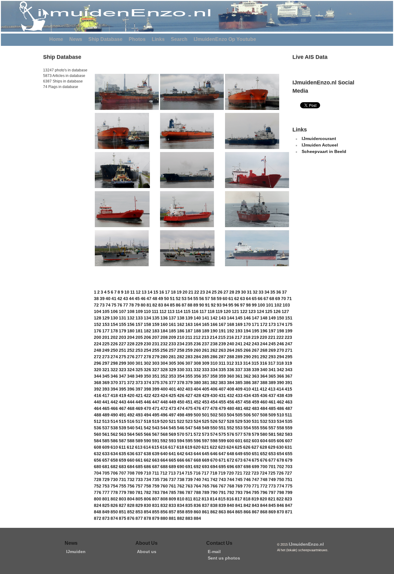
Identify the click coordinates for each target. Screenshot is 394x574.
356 (197, 376)
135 (155, 317)
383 (222, 382)
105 (106, 311)
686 (147, 466)
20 (185, 292)
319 (288, 363)
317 (271, 363)
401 (172, 389)
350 (147, 376)
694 (214, 466)
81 (149, 305)
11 (132, 292)
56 (201, 298)
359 (222, 376)
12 (138, 292)
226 (114, 343)
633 (106, 453)
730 (114, 479)
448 (164, 401)
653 (272, 453)
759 (155, 486)
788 (197, 492)
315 (255, 363)
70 (283, 298)
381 (205, 382)
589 (139, 440)
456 (230, 401)
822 (280, 498)
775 (288, 486)
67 (265, 298)
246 (280, 343)
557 (272, 427)
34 (266, 292)
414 (280, 389)
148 (263, 317)
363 (255, 376)
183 (155, 330)
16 (161, 292)
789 (205, 492)
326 (147, 369)
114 (179, 311)
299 (122, 363)
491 (122, 414)
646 (214, 453)
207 (155, 337)
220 (263, 337)
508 (263, 414)
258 (180, 350)
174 (280, 324)
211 (188, 337)
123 (252, 311)
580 (263, 434)
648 (230, 453)
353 (172, 376)
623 (222, 447)
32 (255, 292)
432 (230, 395)
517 (139, 421)
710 (147, 473)
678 (280, 460)
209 (172, 337)
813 (205, 498)
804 (131, 498)
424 (164, 395)
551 (222, 427)
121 (235, 311)
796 (263, 492)
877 (139, 518)
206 (147, 337)
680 (97, 466)
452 (197, 401)
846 (280, 505)
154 (114, 324)
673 (239, 460)
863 (222, 511)
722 (247, 473)
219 (255, 337)
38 (96, 298)
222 (280, 337)
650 (247, 453)
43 (125, 298)
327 (155, 369)
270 (280, 350)
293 (272, 356)
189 (205, 330)
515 (122, 421)
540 (131, 427)
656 (97, 460)
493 (139, 414)
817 (238, 498)
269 (272, 350)
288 (230, 356)
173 (272, 324)
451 (189, 401)
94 (225, 305)
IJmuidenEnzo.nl (306, 544)
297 (106, 363)
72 (96, 305)
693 (205, 466)
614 (147, 447)
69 (277, 298)
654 (280, 453)
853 (139, 511)
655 (288, 453)
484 (263, 408)
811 (188, 498)
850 (114, 511)
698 (247, 466)
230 (147, 343)
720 (230, 473)
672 (230, 460)
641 (172, 453)
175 (288, 324)
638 (147, 453)
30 (243, 292)
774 (280, 486)
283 (189, 356)
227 (122, 343)
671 (222, 460)
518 (147, 421)
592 (164, 440)
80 (143, 305)
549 (205, 427)
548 (197, 427)
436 (263, 395)
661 (139, 460)
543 (155, 427)
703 (288, 466)
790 (214, 492)
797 (272, 492)
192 (230, 330)
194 (247, 330)
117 (203, 311)
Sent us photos (224, 558)
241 (239, 343)
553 (239, 427)
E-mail (214, 551)
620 (197, 447)
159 (155, 324)
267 (255, 350)
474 (180, 408)
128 (97, 317)
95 (230, 305)
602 (247, 440)
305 (172, 363)
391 (288, 382)
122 (243, 311)
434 (247, 395)
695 (222, 466)
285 (205, 356)
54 (189, 298)
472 (164, 408)
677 (272, 460)
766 (214, 486)
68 (271, 298)
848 (97, 511)
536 (97, 427)
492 (131, 414)
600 (230, 440)
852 (131, 511)
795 (255, 492)
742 (214, 479)
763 (189, 486)
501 (205, 414)
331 (189, 369)
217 (238, 337)
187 (189, 330)
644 (197, 453)
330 (180, 369)
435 (255, 395)
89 (195, 305)
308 (197, 363)
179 (122, 330)
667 (189, 460)
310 (214, 363)
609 (106, 447)
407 (222, 389)
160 (164, 324)
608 (97, 447)
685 (139, 466)
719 (222, 473)
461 (272, 401)
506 (247, 414)
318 (280, 363)
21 (190, 292)
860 (197, 511)
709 (139, 473)
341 (272, 369)
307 (189, 363)
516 (131, 421)
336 (230, 369)
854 (147, 511)
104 (97, 311)
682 (114, 466)
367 (288, 376)
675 (255, 460)
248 (97, 350)
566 (147, 434)
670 (214, 460)
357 (205, 376)
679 (288, 460)
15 (155, 292)
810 (180, 498)
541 (139, 427)
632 (97, 453)
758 (147, 486)
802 (114, 498)
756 (131, 486)
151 (288, 317)
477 (205, 408)
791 (222, 492)
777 (106, 492)
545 (172, 427)
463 (288, 401)
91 (207, 305)
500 (197, 414)
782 (147, 492)
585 (106, 440)
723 (255, 473)
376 (164, 382)
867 (255, 511)
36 (278, 292)
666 (180, 460)
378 (180, 382)
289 (239, 356)
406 (214, 389)
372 (131, 382)
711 (155, 473)
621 (205, 447)
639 (155, 453)
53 (184, 298)
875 (122, 518)
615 (155, 447)
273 (106, 356)
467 (122, 408)
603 (255, 440)
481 (239, 408)
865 (239, 511)
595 (189, 440)
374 (147, 382)
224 (97, 343)
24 (208, 292)
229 (139, 343)
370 (114, 382)
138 (180, 317)
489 (106, 414)
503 (222, 414)
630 (280, 447)
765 (205, 486)
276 (131, 356)
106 (114, 311)
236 (197, 343)
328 (164, 369)
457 (239, 401)
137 (172, 317)
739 (189, 479)
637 (139, 453)
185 (172, 330)
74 (108, 305)
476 (197, 408)
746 (247, 479)
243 (255, 343)
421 (139, 395)
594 (180, 440)
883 (189, 518)
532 (263, 421)
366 (280, 376)
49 (160, 298)
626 (247, 447)
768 (230, 486)
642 (180, 453)
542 (147, 427)
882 (180, 518)
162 (180, 324)
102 (278, 305)
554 (247, 427)
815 (222, 498)
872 (97, 518)
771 (255, 486)
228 (131, 343)
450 (180, 401)
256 (164, 350)
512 (97, 421)
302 (147, 363)
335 (222, 369)
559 (288, 427)
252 (131, 350)
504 (230, 414)
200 (97, 337)
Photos (137, 39)
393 (106, 389)
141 (205, 317)
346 (114, 376)
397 (139, 389)
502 (214, 414)
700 (263, 466)
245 (272, 343)
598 (214, 440)
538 (114, 427)
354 (180, 376)
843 (255, 505)
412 (263, 389)
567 (155, 434)
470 (147, 408)
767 (222, 486)
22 (196, 292)
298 (114, 363)
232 (164, 343)
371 (122, 382)
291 (255, 356)
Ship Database (105, 39)
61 (230, 298)
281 (172, 356)
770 (247, 486)
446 (147, 401)
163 (189, 324)
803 (122, 498)
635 (122, 453)
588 (131, 440)
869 (272, 511)
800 (97, 498)
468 (131, 408)
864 (230, 511)
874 (114, 518)
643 (189, 453)
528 (230, 421)
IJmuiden (76, 551)
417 (106, 395)
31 (249, 292)
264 (230, 350)
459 (255, 401)
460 (263, 401)
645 (205, 453)
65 (254, 298)
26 (220, 292)
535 (288, 421)
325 (139, 369)
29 (237, 292)
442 (114, 401)
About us (146, 551)
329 (172, 369)
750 (280, 479)
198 (280, 330)
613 (139, 447)
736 (164, 479)
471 (155, 408)
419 (122, 395)
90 (201, 305)
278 (147, 356)
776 (97, 492)
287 (222, 356)
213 (205, 337)
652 (263, 453)
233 (172, 343)
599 (222, 440)
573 (205, 434)
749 (272, 479)
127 (285, 311)
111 (155, 311)
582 (280, 434)
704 (97, 473)
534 (280, 421)
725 (271, 473)
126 (277, 311)
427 (189, 395)
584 (97, 440)
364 (263, 376)
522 (180, 421)
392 (97, 389)
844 (263, 505)
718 (213, 473)
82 (154, 305)
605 (272, 440)
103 (286, 305)
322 (114, 369)
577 (239, 434)
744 (230, 479)
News (75, 39)
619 (188, 447)
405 (205, 389)
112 (163, 311)
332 (197, 369)
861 (205, 511)
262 (214, 350)
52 (178, 298)
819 (255, 498)
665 (172, 460)
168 (230, 324)
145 (239, 317)
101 (269, 305)
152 (97, 324)
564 (131, 434)
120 (227, 311)
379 (189, 382)
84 (166, 305)
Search (179, 39)
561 (106, 434)
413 (271, 389)
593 (172, 440)
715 (188, 473)
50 (166, 298)
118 (211, 311)
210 (180, 337)
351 (155, 376)
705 (106, 473)
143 (222, 317)
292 (263, 356)
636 (131, 453)
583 (288, 434)
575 (222, 434)
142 (214, 317)
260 (197, 350)
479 (222, 408)
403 (189, 389)
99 (254, 305)
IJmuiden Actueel (320, 144)
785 (172, 492)
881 (172, 518)
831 (155, 505)
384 (230, 382)
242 (247, 343)
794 (247, 492)
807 (155, 498)
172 (263, 324)
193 (239, 330)
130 (114, 317)
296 (97, 363)
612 (130, 447)
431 (222, 395)
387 (255, 382)
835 (189, 505)
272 (97, 356)
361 (239, 376)
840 (230, 505)
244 (263, 343)
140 (197, 317)
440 (97, 401)
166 (214, 324)
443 (122, 401)
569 (172, 434)
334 (214, 369)
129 (106, 317)
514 (114, 421)
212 (197, 337)
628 (263, 447)
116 (195, 311)
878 (147, 518)
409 (239, 389)
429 (205, 395)
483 (255, 408)
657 (106, 460)
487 (288, 408)
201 (106, 337)
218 (247, 337)
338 (247, 369)
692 (197, 466)
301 (139, 363)
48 (154, 298)
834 (180, 505)
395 (122, 389)
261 (205, 350)
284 (197, 356)
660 (131, 460)
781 (139, 492)
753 (106, 486)
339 (255, 369)
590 (147, 440)
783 (155, 492)
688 (164, 466)
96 (236, 305)
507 (255, 414)
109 (139, 311)
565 (139, 434)
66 (260, 298)
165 (205, 324)
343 (288, 369)
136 (164, 317)
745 (239, 479)
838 (214, 505)
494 (147, 414)
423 (155, 395)
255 (155, 350)
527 (222, 421)
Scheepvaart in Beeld (324, 151)
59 (219, 298)
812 (197, 498)
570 (180, 434)
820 (263, 498)
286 (214, 356)
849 (106, 511)
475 (189, 408)
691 (189, 466)
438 (280, 395)
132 (131, 317)
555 (255, 427)
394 (114, 389)
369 (106, 382)
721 (238, 473)
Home (56, 39)
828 (131, 505)
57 (207, 298)
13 (144, 292)
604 (263, 440)
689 (172, 466)
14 (149, 292)
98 (248, 305)
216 (230, 337)
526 (214, 421)
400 (164, 389)
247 (288, 343)
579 (255, 434)
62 (236, 298)
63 (242, 298)
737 (172, 479)
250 (114, 350)
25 (214, 292)
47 (149, 298)
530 (247, 421)
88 (189, 305)
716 (197, 473)
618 (180, 447)
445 (139, 401)
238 (214, 343)
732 (131, 479)
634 (114, 453)
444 (131, 401)
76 (119, 305)
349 (139, 376)
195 (255, 330)
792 (230, 492)
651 (255, 453)
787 (189, 492)
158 (147, 324)
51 (172, 298)
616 (163, 447)
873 (106, 518)
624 (230, 447)
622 (213, 447)
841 (239, 505)
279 (155, 356)
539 (122, 427)
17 (167, 292)
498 (180, 414)
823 (288, 498)
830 (147, 505)
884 (197, 518)
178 (114, 330)
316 (263, 363)
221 (271, 337)
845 (272, 505)
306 (180, 363)
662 (147, 460)
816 (230, 498)
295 (288, 356)
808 (164, 498)
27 (225, 292)
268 (263, 350)
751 (288, 479)
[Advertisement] (61, 132)
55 (195, 298)
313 (238, 363)
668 (197, 460)
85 (172, 305)
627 (255, 447)
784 (164, 492)
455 (222, 401)
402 (180, 389)
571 (189, 434)
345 (106, 376)
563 (122, 434)
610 (114, 447)
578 (247, 434)
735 (155, 479)
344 (97, 376)
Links (158, 39)
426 (180, 395)
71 (289, 298)
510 (280, 414)
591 (155, 440)
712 (163, 473)
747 (255, 479)
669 (205, 460)
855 (155, 511)
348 (131, 376)
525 (205, 421)
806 (147, 498)
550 (214, 427)
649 (239, 453)
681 (106, 466)
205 (139, 337)
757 (139, 486)
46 (143, 298)
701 (272, 466)
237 (205, 343)
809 (172, 498)
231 (155, 343)
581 (272, 434)
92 (213, 305)
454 (214, 401)
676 (263, 460)
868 (263, 511)
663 (155, 460)
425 (172, 395)
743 (222, 479)
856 (164, 511)
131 (122, 317)
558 (280, 427)
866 (247, 511)
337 (239, 369)
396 (131, 389)
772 (263, 486)
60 (225, 298)
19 (179, 292)
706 (114, 473)
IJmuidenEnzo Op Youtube (225, 39)
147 (255, 317)
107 (122, 311)
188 (197, 330)
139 (189, 317)
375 (155, 382)
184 (164, 330)
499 (189, 414)
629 (271, 447)
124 (260, 311)
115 (187, 311)
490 (114, 414)
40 (108, 298)
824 (97, 505)
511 (288, 414)
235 (189, 343)
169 (239, 324)
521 (172, 421)
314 (247, 363)
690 (180, 466)
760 (164, 486)
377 (172, 382)
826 (114, 505)
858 (180, 511)
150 (280, 317)
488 (97, 414)
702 (280, 466)
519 (155, 421)
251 (122, 350)
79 (137, 305)
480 (230, 408)
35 (272, 292)
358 (214, 376)
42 (119, 298)
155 (122, 324)
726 (280, 473)
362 (247, 376)
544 (164, 427)
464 (97, 408)
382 (214, 382)
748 (263, 479)
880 (164, 518)
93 (219, 305)
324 (131, 369)
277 (139, 356)
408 (230, 389)
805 (139, 498)
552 (230, 427)
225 (106, 343)
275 (122, 356)
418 (114, 395)
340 (263, 369)
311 (222, 363)
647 (222, 453)
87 (184, 305)
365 (272, 376)
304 (164, 363)
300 (131, 363)
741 (205, 479)
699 (255, 466)
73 (102, 305)
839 (222, 505)
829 (139, 505)
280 (164, 356)
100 (261, 305)
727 (288, 473)
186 (180, 330)
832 (164, 505)
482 (247, 408)
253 (139, 350)
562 (114, 434)
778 (114, 492)
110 (147, 311)
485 (272, 408)
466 (114, 408)
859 (189, 511)
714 (180, 473)
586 (114, 440)
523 (189, 421)
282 (180, 356)
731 (122, 479)
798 (280, 492)
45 (137, 298)
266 (247, 350)
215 (222, 337)
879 (155, 518)
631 (288, 447)
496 (164, 414)
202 (114, 337)
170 (247, 324)
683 (122, 466)
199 (288, 330)
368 (97, 382)
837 (205, 505)
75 (113, 305)
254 (147, 350)
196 (263, 330)
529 (239, 421)
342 (280, 369)
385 (239, 382)
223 (288, 337)
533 (272, 421)
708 (131, 473)
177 (106, 330)
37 (284, 292)
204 (131, 337)
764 (197, 486)
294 (280, 356)
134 (147, 317)
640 (164, 453)
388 (263, 382)
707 (122, 473)
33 (261, 292)
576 (230, 434)
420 (131, 395)
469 (139, 408)
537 (106, 427)
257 (172, 350)
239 (222, 343)
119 (219, 311)
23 (202, 292)
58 (213, 298)
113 (171, 311)
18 (173, 292)
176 (97, 330)
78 (131, 305)
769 (239, 486)
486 (280, 408)
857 (172, 511)
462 (280, 401)
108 (131, 311)
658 (114, 460)
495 (155, 414)
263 (222, 350)
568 (164, 434)
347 (122, 376)
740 (197, 479)
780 (131, 492)
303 (155, 363)
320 (97, 369)
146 (247, 317)
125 (268, 311)
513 (106, 421)
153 (106, 324)
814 (213, 498)
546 (180, 427)
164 (197, 324)
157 (139, 324)
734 (147, 479)
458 (247, 401)
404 (197, 389)
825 (106, 505)
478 (214, 408)
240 (230, 343)
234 (180, 343)
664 (164, 460)
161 (172, 324)
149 (272, 317)
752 (97, 486)
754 (114, 486)
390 (280, 382)
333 (205, 369)
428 (197, 395)
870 (280, 511)
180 (131, 330)
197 (272, 330)
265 (239, 350)
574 (214, 434)
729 (106, 479)
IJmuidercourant (319, 138)
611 (122, 447)
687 (155, 466)
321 (106, 369)
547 (189, 427)
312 (230, 363)
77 (125, 305)
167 (222, 324)
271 (288, 350)
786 (180, 492)
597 (205, 440)
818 (247, 498)
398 (147, 389)
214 (213, 337)
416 (97, 395)
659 (122, 460)
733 (139, 479)
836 (197, 505)
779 (122, 492)
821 (271, 498)
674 (247, 460)
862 (214, 511)
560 (97, 434)
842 (247, 505)
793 (239, 492)
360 (230, 376)
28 (231, 292)
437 (272, 395)
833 (172, 505)
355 (189, 376)
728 (97, 479)
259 (189, 350)
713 (172, 473)
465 (106, 408)
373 (139, 382)
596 (197, 440)
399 (155, 389)
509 (272, 414)
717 (205, 473)
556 (263, 427)
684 (131, 466)
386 (247, 382)
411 (255, 389)
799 (288, 492)
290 (247, 356)
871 (288, 511)
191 (222, 330)
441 (106, 401)
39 (102, 298)
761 (172, 486)
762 (180, 486)
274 (114, 356)
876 (131, 518)
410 (247, 389)
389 (272, 382)
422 (147, 395)
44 (131, 298)
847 (288, 505)
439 (288, 395)
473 (172, 408)
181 (139, 330)
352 (164, 376)
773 (272, 486)
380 (197, 382)
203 (122, 337)
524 (197, 421)
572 (197, 434)
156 (131, 324)
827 (122, 505)
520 (164, 421)
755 (122, 486)
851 (122, 511)
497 (172, 414)
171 (255, 324)
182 (147, 330)
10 (126, 292)
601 (239, 440)
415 (288, 389)
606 (280, 440)
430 (214, 395)
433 (239, 395)
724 (263, 473)
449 (172, 401)
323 (122, 369)
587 (122, 440)
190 (214, 330)
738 (180, 479)
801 (106, 498)
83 (160, 305)
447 (155, 401)
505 (239, 414)
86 (178, 305)
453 (205, 401)
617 (172, 447)
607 (288, 440)
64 (248, 298)
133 (139, 317)
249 (106, 350)
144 (230, 317)
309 (205, 363)
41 (113, 298)
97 (242, 305)
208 (164, 337)
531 (255, 421)
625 (238, 447)
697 (239, 466)
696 (230, 466)
